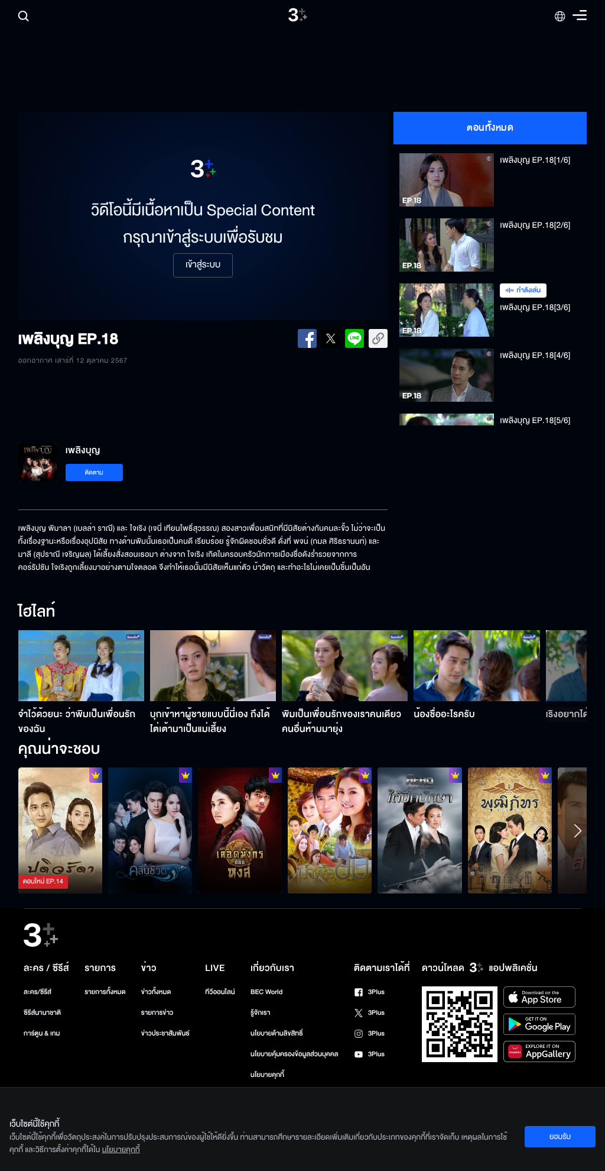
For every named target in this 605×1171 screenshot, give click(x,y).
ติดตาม (94, 472)
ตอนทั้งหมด (490, 128)
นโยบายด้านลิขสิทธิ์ (277, 1033)
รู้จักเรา (260, 1012)
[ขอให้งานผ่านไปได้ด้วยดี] (240, 830)
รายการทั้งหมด (104, 992)
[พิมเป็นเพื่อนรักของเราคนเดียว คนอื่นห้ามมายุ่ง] (345, 665)
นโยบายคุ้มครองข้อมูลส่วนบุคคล (295, 1054)
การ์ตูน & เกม (42, 1033)
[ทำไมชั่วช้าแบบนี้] (330, 830)
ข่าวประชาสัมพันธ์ (165, 1033)
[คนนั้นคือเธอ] (510, 830)
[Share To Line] (354, 338)
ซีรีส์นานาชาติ (42, 1012)
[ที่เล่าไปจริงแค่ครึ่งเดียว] (60, 830)
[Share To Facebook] (307, 338)
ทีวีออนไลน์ (220, 992)
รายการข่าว (157, 1012)
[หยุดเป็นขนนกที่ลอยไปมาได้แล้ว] (419, 830)
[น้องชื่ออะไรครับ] (476, 665)
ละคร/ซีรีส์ (37, 992)
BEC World (266, 992)
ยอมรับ (560, 1137)
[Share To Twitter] (330, 338)
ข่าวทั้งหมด (156, 992)
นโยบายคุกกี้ (267, 1074)
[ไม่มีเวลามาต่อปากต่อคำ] (150, 830)
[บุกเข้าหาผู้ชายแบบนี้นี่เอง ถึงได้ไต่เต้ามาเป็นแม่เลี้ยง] (213, 665)
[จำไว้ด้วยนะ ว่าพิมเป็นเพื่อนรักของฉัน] (81, 665)
